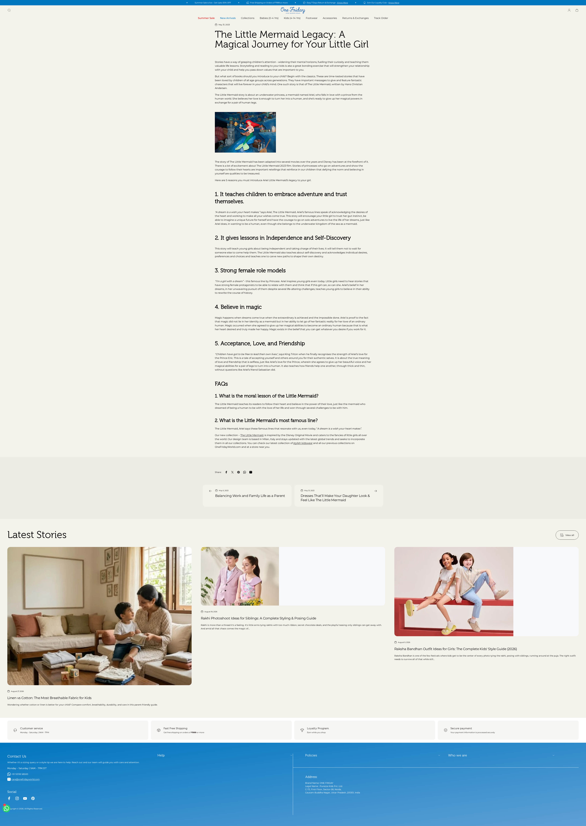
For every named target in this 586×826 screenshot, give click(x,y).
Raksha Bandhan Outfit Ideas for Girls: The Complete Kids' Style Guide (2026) (455, 649)
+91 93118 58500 (19, 774)
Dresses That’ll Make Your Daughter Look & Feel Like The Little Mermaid (335, 498)
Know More (342, 3)
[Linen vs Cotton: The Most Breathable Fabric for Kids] (99, 616)
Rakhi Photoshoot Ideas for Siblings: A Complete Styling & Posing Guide (258, 618)
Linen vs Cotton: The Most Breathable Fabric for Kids (49, 698)
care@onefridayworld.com (25, 779)
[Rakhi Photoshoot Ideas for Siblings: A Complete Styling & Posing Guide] (293, 576)
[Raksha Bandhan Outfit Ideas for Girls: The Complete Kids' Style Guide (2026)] (486, 591)
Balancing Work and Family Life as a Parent (250, 496)
